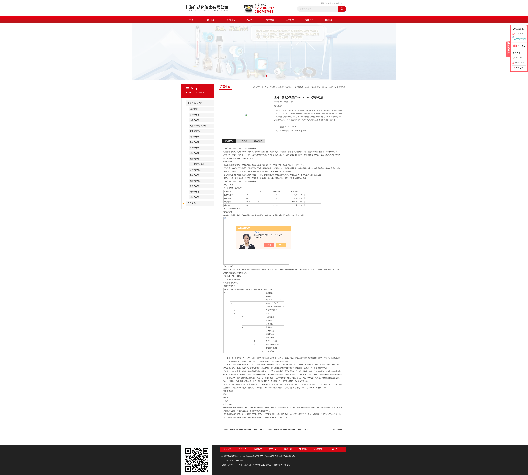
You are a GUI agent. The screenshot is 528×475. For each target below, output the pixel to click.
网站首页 (227, 449)
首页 (191, 20)
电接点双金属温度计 (198, 126)
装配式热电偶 (195, 181)
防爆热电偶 (194, 175)
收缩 (508, 49)
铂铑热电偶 (194, 192)
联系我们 (339, 3)
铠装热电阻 (194, 153)
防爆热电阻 (194, 142)
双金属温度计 (195, 131)
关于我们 (211, 20)
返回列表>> (337, 429)
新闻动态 (231, 20)
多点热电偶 (194, 115)
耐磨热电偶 (194, 186)
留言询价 (258, 141)
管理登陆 (286, 465)
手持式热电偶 (195, 170)
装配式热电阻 (195, 159)
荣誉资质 (290, 20)
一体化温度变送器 (197, 164)
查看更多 (191, 203)
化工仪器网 (278, 465)
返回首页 (323, 3)
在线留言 (331, 3)
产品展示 (273, 87)
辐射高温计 (194, 109)
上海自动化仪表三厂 (196, 103)
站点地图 (261, 465)
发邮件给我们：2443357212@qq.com (292, 131)
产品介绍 (229, 141)
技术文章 (270, 20)
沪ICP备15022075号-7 (236, 465)
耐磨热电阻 (194, 148)
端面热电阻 (194, 137)
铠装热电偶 (194, 197)
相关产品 (243, 141)
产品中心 (250, 20)
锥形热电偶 (194, 120)
